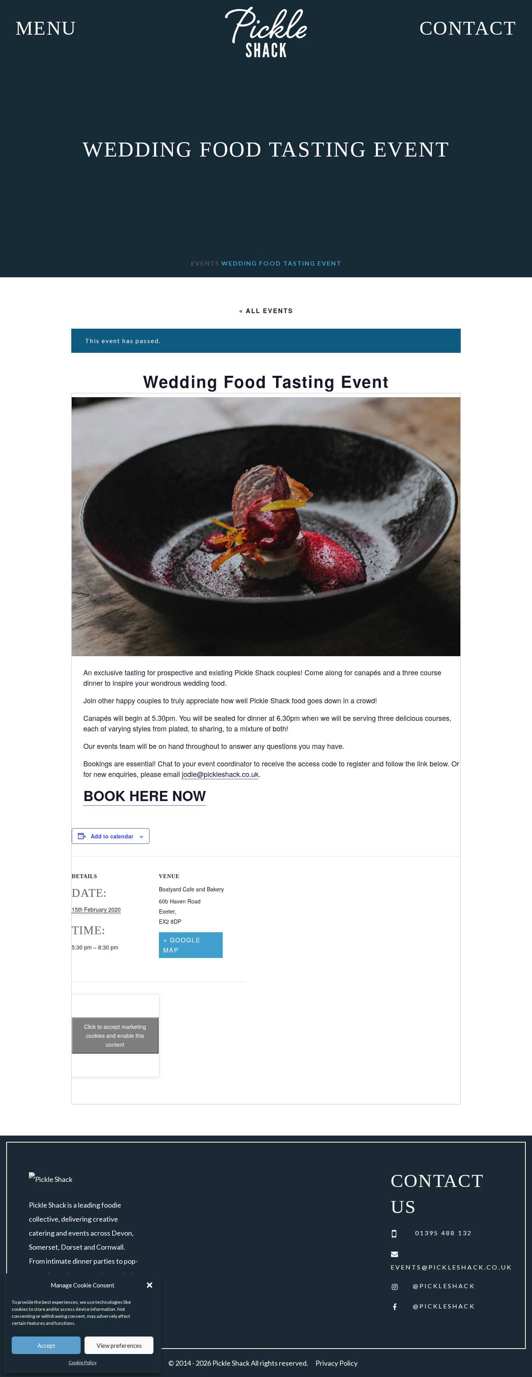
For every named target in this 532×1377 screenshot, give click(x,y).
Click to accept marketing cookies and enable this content (115, 1035)
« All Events (266, 310)
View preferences (119, 1345)
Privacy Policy (336, 1363)
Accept (46, 1345)
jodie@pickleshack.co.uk (220, 774)
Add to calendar (112, 836)
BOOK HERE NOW (144, 795)
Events (205, 263)
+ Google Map (182, 944)
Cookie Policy (83, 1362)
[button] (149, 1285)
